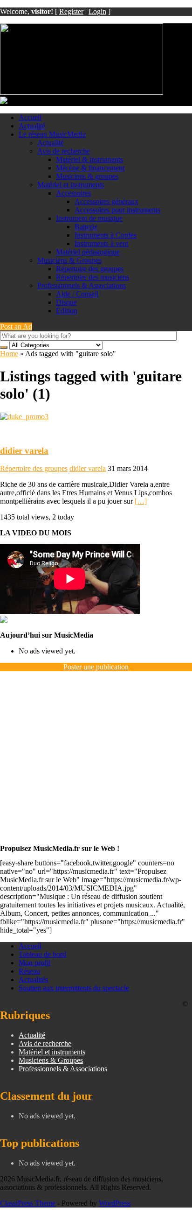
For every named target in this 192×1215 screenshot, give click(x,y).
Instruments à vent (101, 243)
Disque (66, 302)
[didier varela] (24, 417)
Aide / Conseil (77, 294)
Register (71, 11)
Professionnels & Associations (81, 285)
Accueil (30, 117)
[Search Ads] (3, 347)
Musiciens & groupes (87, 176)
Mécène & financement (90, 168)
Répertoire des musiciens (92, 277)
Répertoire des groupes (89, 269)
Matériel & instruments (89, 159)
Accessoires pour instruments (117, 210)
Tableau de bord (42, 954)
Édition (66, 311)
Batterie (86, 227)
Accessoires (73, 193)
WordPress (114, 1203)
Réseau (29, 971)
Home (9, 354)
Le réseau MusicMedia (52, 134)
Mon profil (34, 963)
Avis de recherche (63, 151)
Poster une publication (96, 667)
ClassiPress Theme (27, 1203)
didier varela (24, 451)
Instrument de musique (89, 218)
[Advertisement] (96, 754)
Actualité (32, 126)
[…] (141, 501)
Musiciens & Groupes (69, 260)
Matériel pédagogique (88, 252)
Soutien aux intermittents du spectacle (74, 988)
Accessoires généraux (106, 201)
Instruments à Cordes (106, 235)
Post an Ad (16, 326)
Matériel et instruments (70, 185)
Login (97, 11)
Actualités (33, 979)
